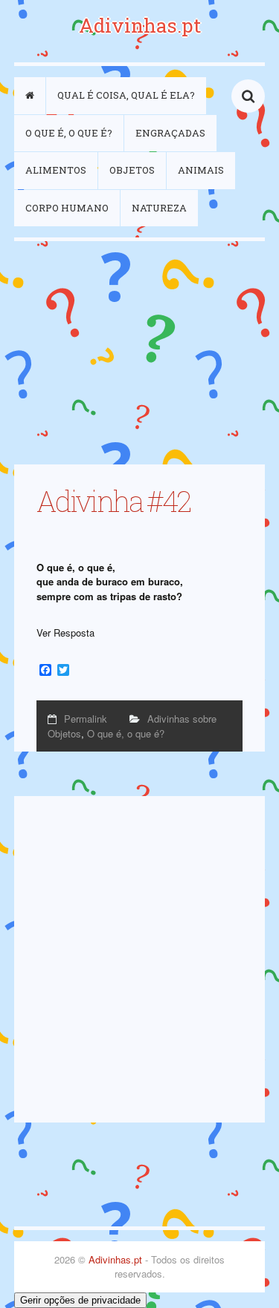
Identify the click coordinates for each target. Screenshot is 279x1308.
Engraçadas (170, 132)
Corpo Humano (67, 207)
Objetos (132, 170)
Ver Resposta (65, 632)
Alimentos (55, 170)
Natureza (159, 207)
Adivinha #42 (113, 501)
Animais (201, 170)
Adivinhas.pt (140, 25)
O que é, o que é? (68, 132)
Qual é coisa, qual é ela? (126, 95)
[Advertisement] (139, 352)
